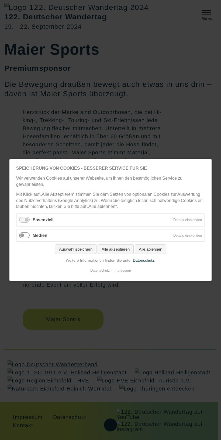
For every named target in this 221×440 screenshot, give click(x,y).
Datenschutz (143, 260)
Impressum (122, 270)
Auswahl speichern (75, 249)
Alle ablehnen (150, 249)
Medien (40, 235)
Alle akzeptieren (116, 249)
